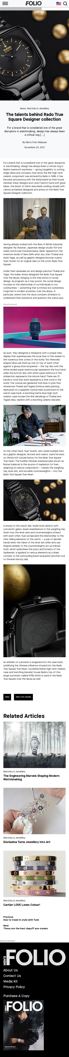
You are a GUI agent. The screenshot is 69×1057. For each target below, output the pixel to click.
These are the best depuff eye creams (25, 928)
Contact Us (12, 976)
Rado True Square (23, 697)
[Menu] (4, 3)
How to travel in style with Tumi (21, 920)
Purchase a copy (16, 996)
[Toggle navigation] (65, 3)
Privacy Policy (14, 987)
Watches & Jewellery (38, 108)
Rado (7, 697)
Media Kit (10, 981)
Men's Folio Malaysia (36, 142)
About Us (10, 970)
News (23, 108)
